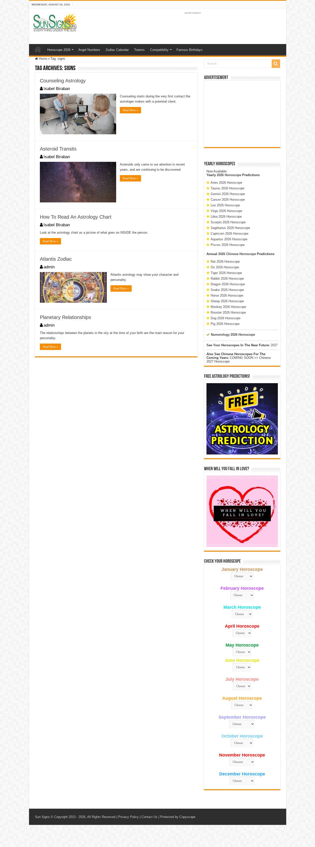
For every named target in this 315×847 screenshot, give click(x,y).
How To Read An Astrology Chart (75, 217)
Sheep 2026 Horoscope (227, 301)
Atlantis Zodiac (56, 259)
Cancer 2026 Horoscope (228, 199)
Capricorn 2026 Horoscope (229, 233)
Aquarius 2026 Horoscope (229, 239)
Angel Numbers (89, 50)
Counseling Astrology (63, 80)
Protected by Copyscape (177, 817)
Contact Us (150, 817)
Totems (139, 50)
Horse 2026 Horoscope (227, 295)
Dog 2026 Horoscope (225, 318)
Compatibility (159, 50)
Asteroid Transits (58, 148)
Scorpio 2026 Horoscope (228, 222)
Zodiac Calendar (117, 50)
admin (49, 267)
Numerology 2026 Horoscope (233, 334)
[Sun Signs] (55, 22)
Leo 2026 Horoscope (225, 205)
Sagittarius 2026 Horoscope (230, 228)
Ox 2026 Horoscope (225, 267)
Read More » (130, 110)
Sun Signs (42, 817)
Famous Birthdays (189, 50)
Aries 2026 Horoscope (226, 182)
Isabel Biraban (57, 88)
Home (38, 49)
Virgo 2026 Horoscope (226, 211)
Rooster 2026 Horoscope (228, 312)
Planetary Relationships (65, 317)
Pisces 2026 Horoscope (228, 245)
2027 (274, 345)
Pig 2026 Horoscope (225, 324)
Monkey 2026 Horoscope (228, 307)
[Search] (276, 64)
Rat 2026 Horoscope (225, 261)
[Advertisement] (242, 114)
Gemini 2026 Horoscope (228, 194)
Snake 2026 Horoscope (227, 290)
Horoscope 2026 (58, 50)
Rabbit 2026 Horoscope (227, 278)
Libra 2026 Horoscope (226, 216)
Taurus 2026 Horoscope (227, 188)
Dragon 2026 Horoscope (228, 284)
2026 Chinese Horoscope (237, 254)
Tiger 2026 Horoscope (226, 273)
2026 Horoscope (229, 175)
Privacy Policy (128, 817)
